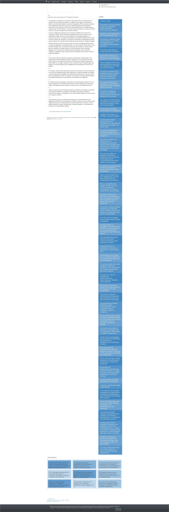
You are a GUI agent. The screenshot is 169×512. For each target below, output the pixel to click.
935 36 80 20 (105, 5)
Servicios (82, 1)
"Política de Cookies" (114, 507)
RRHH (76, 1)
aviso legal (62, 500)
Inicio (49, 1)
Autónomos (70, 1)
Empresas (64, 1)
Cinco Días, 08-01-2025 (66, 111)
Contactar (94, 1)
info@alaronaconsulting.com (53, 500)
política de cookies (56, 501)
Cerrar (118, 509)
